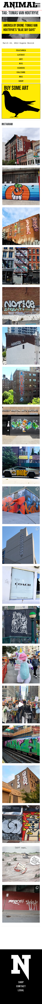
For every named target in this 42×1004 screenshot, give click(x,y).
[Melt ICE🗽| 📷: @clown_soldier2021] (21, 625)
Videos (21, 68)
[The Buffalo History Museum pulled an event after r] (21, 864)
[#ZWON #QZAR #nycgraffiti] (21, 784)
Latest (21, 55)
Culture (21, 72)
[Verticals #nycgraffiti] (21, 226)
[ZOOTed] (21, 545)
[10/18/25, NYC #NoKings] (21, 664)
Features (21, 50)
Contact (21, 986)
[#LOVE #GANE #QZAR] (21, 266)
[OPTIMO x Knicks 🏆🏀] (21, 385)
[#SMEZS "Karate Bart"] (21, 425)
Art (21, 59)
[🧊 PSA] (21, 585)
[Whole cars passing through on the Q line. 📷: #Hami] (21, 744)
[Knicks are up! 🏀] (21, 505)
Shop (21, 81)
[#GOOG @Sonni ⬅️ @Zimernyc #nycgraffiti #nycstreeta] (21, 824)
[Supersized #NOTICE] (21, 306)
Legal (21, 990)
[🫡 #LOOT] (21, 465)
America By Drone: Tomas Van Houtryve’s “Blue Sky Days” (20, 27)
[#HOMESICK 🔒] (21, 346)
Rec (21, 77)
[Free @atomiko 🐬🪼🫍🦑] (21, 186)
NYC (21, 64)
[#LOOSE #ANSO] (21, 146)
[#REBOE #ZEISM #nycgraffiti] (21, 904)
